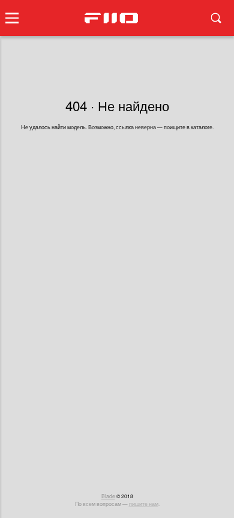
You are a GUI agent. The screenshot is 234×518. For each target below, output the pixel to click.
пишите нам (143, 503)
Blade (108, 495)
